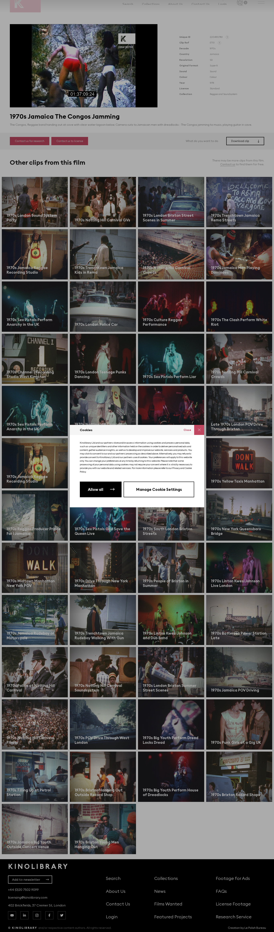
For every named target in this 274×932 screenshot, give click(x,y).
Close (187, 430)
